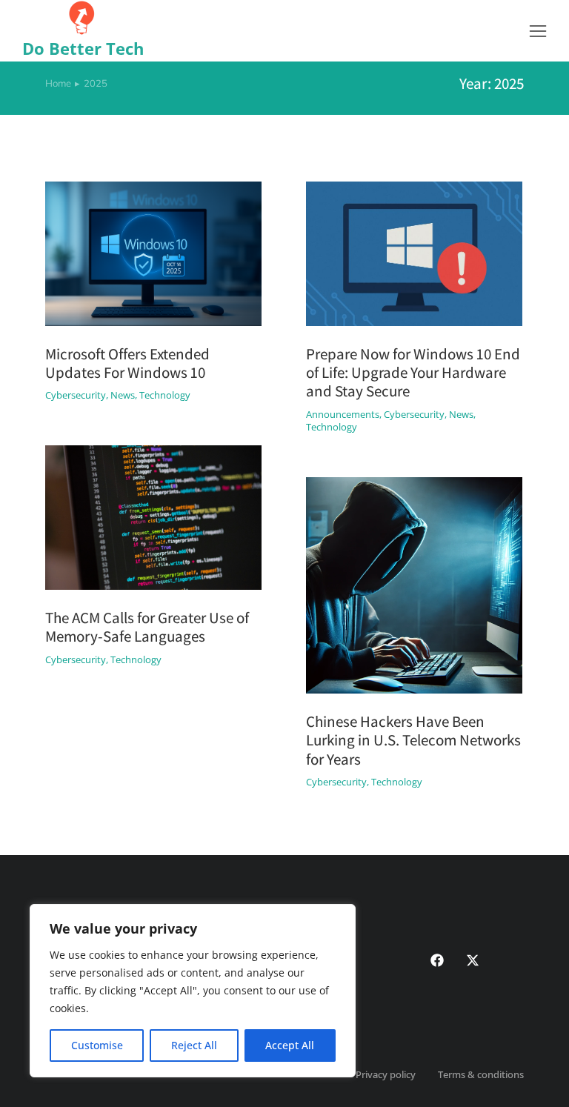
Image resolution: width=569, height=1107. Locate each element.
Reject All (194, 1045)
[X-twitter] (472, 960)
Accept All (289, 1045)
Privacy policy (386, 1074)
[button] (538, 31)
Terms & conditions (481, 1074)
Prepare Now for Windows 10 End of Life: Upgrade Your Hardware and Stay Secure (413, 372)
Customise (97, 1045)
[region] (193, 990)
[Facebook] (437, 960)
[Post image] (153, 254)
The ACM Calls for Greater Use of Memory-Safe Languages (147, 627)
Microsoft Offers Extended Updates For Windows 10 (127, 363)
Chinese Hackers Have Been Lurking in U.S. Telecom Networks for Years (413, 739)
